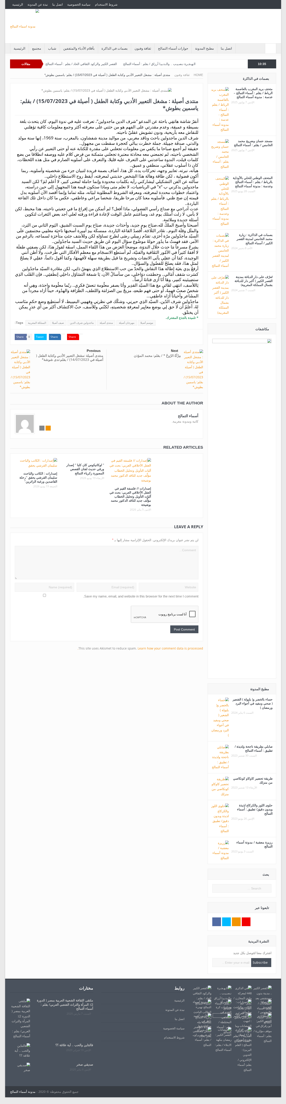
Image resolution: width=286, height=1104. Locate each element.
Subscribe (260, 962)
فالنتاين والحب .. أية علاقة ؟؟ (74, 1045)
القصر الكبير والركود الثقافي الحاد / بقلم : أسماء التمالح (81, 64)
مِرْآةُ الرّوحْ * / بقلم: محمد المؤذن (157, 355)
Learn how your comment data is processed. (140, 648)
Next (174, 351)
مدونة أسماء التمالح (23, 1091)
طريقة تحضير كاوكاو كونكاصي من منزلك (253, 780)
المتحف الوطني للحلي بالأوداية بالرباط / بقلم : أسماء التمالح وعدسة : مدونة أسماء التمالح (253, 182)
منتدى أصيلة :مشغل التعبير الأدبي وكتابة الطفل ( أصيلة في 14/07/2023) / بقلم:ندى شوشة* (69, 357)
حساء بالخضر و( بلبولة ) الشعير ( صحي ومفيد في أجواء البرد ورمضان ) (253, 703)
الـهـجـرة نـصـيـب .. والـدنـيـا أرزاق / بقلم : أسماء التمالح (159, 64)
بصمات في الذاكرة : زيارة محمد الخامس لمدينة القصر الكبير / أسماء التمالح (255, 239)
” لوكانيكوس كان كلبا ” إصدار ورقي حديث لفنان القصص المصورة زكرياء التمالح (85, 469)
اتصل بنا (57, 4)
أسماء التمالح (188, 415)
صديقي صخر (84, 1064)
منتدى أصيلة (106, 322)
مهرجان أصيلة (126, 322)
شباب (52, 48)
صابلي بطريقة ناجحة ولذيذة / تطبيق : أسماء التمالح (254, 748)
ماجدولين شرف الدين (82, 322)
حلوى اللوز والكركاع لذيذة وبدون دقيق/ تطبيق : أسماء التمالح (255, 809)
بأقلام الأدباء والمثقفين (79, 48)
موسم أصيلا (146, 322)
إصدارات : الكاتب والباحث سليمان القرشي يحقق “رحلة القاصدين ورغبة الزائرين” (38, 477)
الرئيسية (17, 4)
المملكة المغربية (37, 322)
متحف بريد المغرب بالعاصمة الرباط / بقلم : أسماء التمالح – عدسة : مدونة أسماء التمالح (253, 93)
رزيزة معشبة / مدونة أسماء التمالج (254, 844)
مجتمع (36, 48)
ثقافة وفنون (143, 48)
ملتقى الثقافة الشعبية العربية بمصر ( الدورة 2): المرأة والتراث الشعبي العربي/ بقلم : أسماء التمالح (65, 1004)
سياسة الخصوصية (78, 4)
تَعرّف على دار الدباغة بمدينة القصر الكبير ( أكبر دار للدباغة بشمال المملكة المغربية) (254, 281)
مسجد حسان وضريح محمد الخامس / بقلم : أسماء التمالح (253, 143)
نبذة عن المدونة (37, 4)
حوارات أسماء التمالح (173, 48)
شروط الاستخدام (106, 4)
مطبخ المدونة (204, 48)
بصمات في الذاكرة (114, 48)
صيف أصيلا (58, 322)
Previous (94, 351)
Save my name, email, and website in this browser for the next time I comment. (140, 596)
